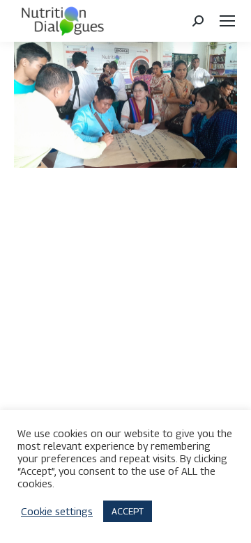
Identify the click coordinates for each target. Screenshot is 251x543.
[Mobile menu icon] (227, 21)
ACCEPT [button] (128, 511)
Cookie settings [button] (57, 511)
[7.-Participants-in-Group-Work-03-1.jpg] (125, 105)
